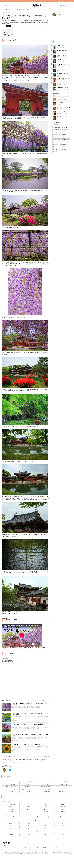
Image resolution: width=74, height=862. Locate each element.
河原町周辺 (10, 806)
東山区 (28, 823)
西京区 (10, 828)
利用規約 (45, 847)
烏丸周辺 (63, 804)
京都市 (36, 820)
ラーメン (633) (66, 139)
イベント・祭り (45, 781)
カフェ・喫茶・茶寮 (10, 784)
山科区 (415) (56, 151)
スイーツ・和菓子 (46, 784)
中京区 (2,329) (66, 127)
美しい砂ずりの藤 (8, 32)
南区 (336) (65, 142)
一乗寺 (45, 806)
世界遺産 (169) (7, 759)
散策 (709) (16, 762)
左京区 (45, 823)
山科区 (63, 823)
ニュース (63, 789)
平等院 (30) (45, 759)
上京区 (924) (56, 144)
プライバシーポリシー (35, 847)
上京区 (45, 828)
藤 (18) (29, 762)
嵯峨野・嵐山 (63, 806)
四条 (46, 804)
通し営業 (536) (57, 139)
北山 (63, 809)
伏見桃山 (11, 809)
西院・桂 (63, 811)
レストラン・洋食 (11, 789)
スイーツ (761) (57, 146)
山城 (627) (38, 759)
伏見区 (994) (66, 129)
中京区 (28, 828)
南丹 (60, 816)
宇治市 (63, 834)
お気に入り (43, 26)
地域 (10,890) (22, 759)
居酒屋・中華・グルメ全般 (28, 789)
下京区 (63, 825)
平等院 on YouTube (8, 34)
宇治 (28, 811)
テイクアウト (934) (58, 132)
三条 (28, 804)
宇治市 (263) (30, 759)
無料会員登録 (63, 5)
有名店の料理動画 (46, 791)
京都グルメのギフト (54, 847)
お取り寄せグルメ (63, 791)
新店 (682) (65, 134)
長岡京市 (46, 834)
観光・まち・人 (10, 781)
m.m (12, 708)
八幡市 (28, 834)
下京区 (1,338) (57, 134)
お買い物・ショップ (45, 789)
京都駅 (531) (65, 149)
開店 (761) (64, 144)
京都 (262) (15, 759)
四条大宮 (46, 811)
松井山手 (28, 809)
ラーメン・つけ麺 (63, 784)
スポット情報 (7, 35)
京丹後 (13, 816)
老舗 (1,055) (56, 137)
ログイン (69, 5)
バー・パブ (63, 786)
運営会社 (7, 847)
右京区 (10, 823)
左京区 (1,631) (65, 137)
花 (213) (23, 762)
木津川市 (11, 834)
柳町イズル (59, 47)
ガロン (58, 84)
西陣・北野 (10, 811)
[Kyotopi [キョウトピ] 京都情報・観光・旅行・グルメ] (37, 6)
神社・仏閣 (28, 781)
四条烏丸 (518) (57, 142)
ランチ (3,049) (57, 127)
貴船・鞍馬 (45, 809)
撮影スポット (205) (7, 762)
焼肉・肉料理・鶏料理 (46, 786)
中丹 (37, 816)
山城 (37, 831)
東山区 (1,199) (57, 149)
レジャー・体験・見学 (11, 791)
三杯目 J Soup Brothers (61, 56)
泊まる (28, 791)
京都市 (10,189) (57, 129)
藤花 (58, 51)
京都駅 (28, 806)
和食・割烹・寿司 (28, 786)
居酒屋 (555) (65, 146)
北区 (11, 825)
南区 (28, 825)
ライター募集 (24, 847)
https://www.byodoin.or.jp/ (14, 663)
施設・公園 (63, 781)
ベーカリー (28, 784)
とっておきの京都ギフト (54, 5)
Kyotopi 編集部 (60, 99)
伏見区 (45, 825)
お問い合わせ (15, 847)
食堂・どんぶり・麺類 (11, 786)
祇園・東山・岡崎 (11, 804)
